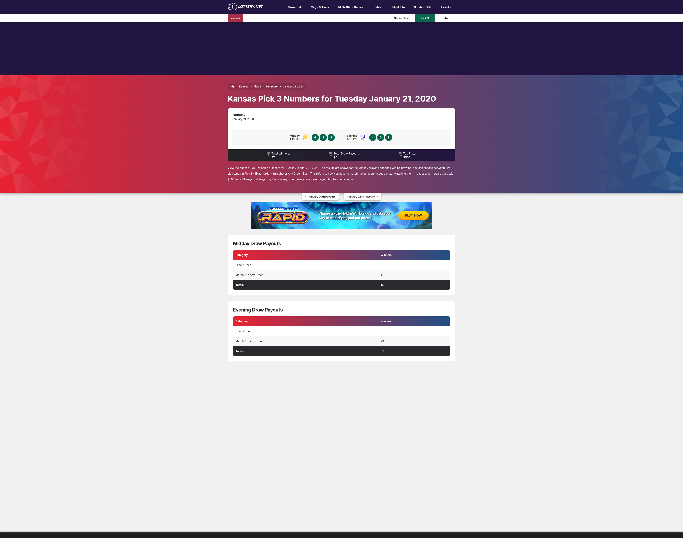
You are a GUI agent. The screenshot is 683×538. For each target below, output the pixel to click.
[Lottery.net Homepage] (232, 86)
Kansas (235, 18)
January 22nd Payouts (361, 196)
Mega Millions (320, 7)
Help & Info (398, 7)
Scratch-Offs (422, 7)
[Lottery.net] (245, 9)
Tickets (446, 7)
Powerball (294, 7)
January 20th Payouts (321, 196)
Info (445, 18)
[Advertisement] (341, 49)
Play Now (413, 215)
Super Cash (401, 18)
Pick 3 (425, 18)
